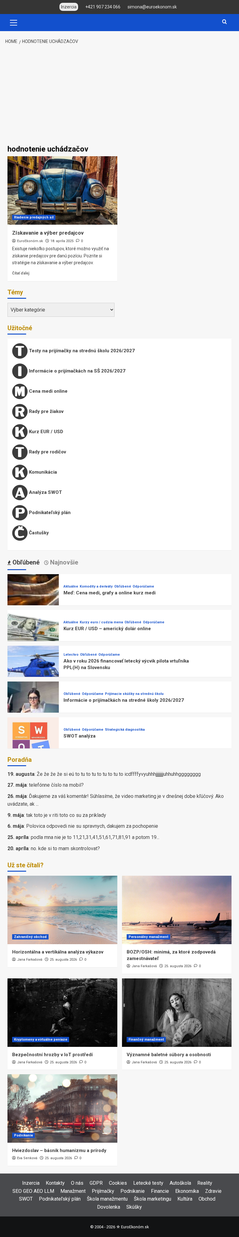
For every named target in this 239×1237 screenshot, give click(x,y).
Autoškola (180, 1183)
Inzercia (31, 1183)
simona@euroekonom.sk (152, 6)
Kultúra (184, 1199)
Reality (204, 1183)
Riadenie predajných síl (34, 217)
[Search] (224, 21)
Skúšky (134, 1207)
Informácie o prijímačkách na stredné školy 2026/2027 (123, 700)
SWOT (26, 1199)
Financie (160, 1191)
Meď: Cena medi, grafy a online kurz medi (109, 593)
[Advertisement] (119, 95)
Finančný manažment (146, 1040)
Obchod (207, 1199)
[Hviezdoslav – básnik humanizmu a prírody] (62, 1108)
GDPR (96, 1183)
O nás (77, 1183)
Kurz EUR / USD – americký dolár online (107, 628)
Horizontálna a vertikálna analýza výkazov (57, 952)
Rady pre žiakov (45, 411)
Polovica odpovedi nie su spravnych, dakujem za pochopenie (92, 826)
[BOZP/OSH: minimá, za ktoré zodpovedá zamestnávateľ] (177, 910)
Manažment (73, 1191)
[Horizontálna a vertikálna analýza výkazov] (62, 910)
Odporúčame (143, 586)
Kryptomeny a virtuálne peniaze (40, 1040)
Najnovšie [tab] (63, 562)
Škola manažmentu (107, 1199)
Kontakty (55, 1183)
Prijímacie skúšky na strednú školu (134, 694)
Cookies (118, 1183)
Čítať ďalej (20, 273)
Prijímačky (103, 1191)
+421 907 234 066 (102, 6)
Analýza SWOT (45, 492)
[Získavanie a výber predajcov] (62, 190)
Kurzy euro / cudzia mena (101, 622)
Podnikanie (23, 1135)
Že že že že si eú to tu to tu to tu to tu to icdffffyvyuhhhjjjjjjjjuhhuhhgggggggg (119, 774)
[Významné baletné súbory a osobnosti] (177, 1012)
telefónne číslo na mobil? (56, 785)
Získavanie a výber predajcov (48, 233)
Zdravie (213, 1191)
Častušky (38, 533)
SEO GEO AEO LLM (33, 1191)
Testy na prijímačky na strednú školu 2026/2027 (81, 351)
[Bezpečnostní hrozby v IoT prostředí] (62, 1012)
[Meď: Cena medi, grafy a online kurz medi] (33, 599)
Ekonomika (187, 1191)
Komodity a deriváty (96, 586)
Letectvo (70, 654)
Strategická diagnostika (125, 729)
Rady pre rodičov (47, 452)
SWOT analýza (79, 736)
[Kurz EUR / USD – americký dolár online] (33, 635)
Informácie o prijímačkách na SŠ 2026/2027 (76, 371)
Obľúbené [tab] (25, 562)
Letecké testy (148, 1183)
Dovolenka (108, 1207)
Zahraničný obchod (30, 937)
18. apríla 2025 (61, 241)
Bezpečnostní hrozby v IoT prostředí (52, 1054)
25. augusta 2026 (63, 960)
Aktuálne (70, 586)
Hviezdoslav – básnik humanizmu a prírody (59, 1150)
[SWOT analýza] (33, 742)
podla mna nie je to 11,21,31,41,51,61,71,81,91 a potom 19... (95, 837)
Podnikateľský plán (49, 512)
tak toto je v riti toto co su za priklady (66, 815)
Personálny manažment (148, 937)
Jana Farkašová (29, 960)
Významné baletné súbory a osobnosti (169, 1054)
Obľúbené (122, 586)
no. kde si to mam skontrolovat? (65, 848)
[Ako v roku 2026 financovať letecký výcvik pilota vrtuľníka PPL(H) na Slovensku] (33, 671)
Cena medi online (48, 391)
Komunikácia (42, 472)
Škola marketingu (152, 1199)
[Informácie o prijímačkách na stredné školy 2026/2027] (33, 707)
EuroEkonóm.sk (30, 241)
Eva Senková (27, 1158)
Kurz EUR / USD (45, 431)
